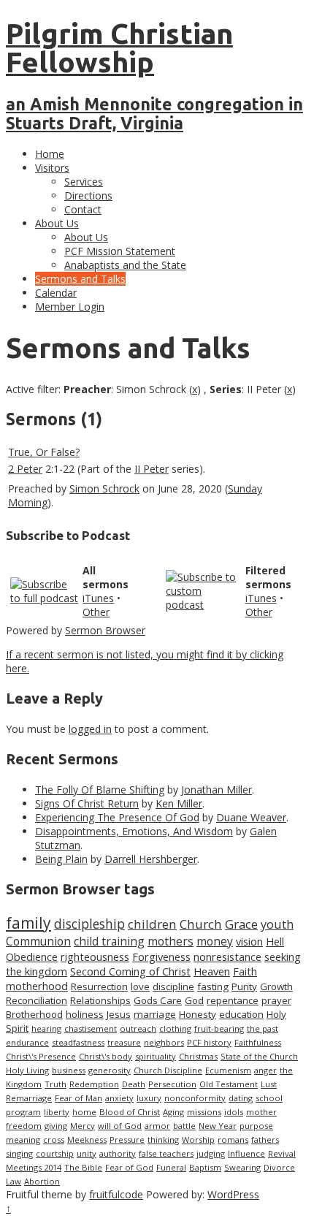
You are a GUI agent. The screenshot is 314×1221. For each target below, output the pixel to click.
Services (83, 182)
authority (117, 1153)
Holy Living (27, 1070)
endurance (27, 1042)
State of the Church (259, 1056)
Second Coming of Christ (130, 971)
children (152, 924)
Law (13, 1181)
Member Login (69, 306)
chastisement (90, 1028)
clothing (175, 1028)
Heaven (212, 971)
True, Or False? (44, 452)
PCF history (209, 1042)
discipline (173, 986)
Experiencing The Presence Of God (117, 817)
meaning (23, 1139)
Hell (275, 941)
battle (184, 1125)
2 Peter (25, 469)
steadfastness (78, 1042)
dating (241, 1097)
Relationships (100, 1000)
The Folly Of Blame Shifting (99, 789)
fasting (213, 986)
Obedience (32, 956)
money (214, 941)
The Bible (83, 1167)
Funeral (171, 1167)
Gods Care (158, 1000)
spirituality (155, 1056)
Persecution (172, 1084)
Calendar (56, 293)
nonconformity (195, 1097)
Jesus (119, 1014)
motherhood (37, 985)
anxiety (119, 1097)
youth (277, 924)
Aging (173, 1111)
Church (201, 924)
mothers (171, 941)
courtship (55, 1153)
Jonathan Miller (216, 789)
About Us (57, 223)
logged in (90, 729)
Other (96, 612)
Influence (246, 1153)
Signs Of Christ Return (87, 803)
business (68, 1070)
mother (261, 1111)
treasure (124, 1042)
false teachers (166, 1153)
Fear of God (129, 1167)
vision (249, 941)
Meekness (87, 1139)
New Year (218, 1125)
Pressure (127, 1139)
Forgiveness (161, 956)
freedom (24, 1125)
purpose (256, 1125)
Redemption (94, 1084)
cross (53, 1139)
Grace (241, 924)
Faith (245, 971)
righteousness (95, 956)
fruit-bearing (219, 1028)
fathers (265, 1139)
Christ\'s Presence (41, 1056)
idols (233, 1111)
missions (204, 1111)
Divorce (279, 1167)
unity (86, 1153)
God (194, 1000)
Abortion (42, 1181)
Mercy (82, 1125)
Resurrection (99, 986)
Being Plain (61, 859)
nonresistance (227, 956)
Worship (198, 1139)
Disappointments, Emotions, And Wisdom (134, 831)
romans (233, 1139)
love (140, 986)
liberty (56, 1111)
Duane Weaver (251, 817)
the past (262, 1028)
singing (19, 1153)
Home (49, 154)
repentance (233, 1000)
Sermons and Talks (80, 279)
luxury (149, 1097)
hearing (46, 1028)
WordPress (233, 1194)
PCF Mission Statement (119, 251)
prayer (276, 1000)
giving (56, 1125)
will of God (120, 1125)
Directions (88, 195)
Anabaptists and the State (125, 265)
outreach (138, 1028)
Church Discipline (168, 1070)
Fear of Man (78, 1097)
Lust (269, 1084)
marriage (155, 1014)
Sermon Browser (105, 630)
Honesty (197, 1014)
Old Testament (228, 1084)
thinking (163, 1139)
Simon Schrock (104, 488)
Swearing (242, 1167)
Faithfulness (257, 1042)
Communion (38, 941)
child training (109, 941)
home (84, 1111)
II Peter (151, 469)
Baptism (205, 1167)
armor (157, 1125)
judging (210, 1153)
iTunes (98, 598)
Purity (244, 986)
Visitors (52, 168)
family (28, 923)
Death (133, 1084)
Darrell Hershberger (150, 859)
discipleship (89, 923)
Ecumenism (228, 1070)
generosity (109, 1070)
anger (265, 1070)
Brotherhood (34, 1014)
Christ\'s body (105, 1056)
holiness (85, 1014)
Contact (83, 209)
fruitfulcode (116, 1194)
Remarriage (29, 1097)
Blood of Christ (129, 1111)
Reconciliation (36, 1000)
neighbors (164, 1042)
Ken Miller (179, 803)
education (241, 1014)
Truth (55, 1084)
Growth (276, 986)
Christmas (198, 1056)
